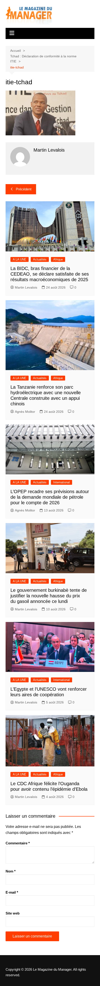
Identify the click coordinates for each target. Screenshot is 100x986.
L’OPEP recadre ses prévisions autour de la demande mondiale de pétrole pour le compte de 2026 (49, 497)
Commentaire (18, 843)
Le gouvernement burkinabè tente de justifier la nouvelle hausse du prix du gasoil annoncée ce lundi (48, 596)
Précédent (23, 189)
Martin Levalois (26, 287)
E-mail (12, 892)
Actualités (40, 259)
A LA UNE (19, 259)
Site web (13, 913)
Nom (11, 871)
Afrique (58, 259)
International (61, 482)
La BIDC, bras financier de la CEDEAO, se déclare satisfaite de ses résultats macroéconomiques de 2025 (49, 274)
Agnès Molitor (25, 411)
